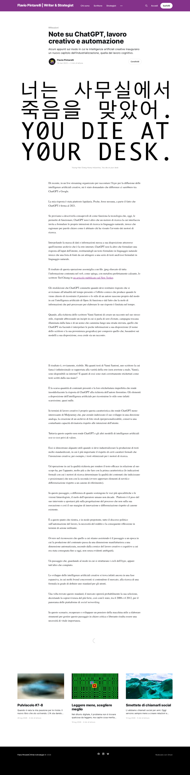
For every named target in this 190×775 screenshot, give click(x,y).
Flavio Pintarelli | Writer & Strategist (45, 5)
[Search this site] (146, 6)
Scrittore (98, 5)
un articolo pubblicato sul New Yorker (93, 277)
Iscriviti (166, 5)
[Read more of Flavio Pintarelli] (52, 61)
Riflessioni (53, 27)
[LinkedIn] (103, 754)
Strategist (111, 5)
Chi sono (85, 5)
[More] (121, 6)
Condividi (135, 61)
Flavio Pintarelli (65, 60)
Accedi (154, 5)
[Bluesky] (108, 754)
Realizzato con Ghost (164, 755)
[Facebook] (99, 754)
